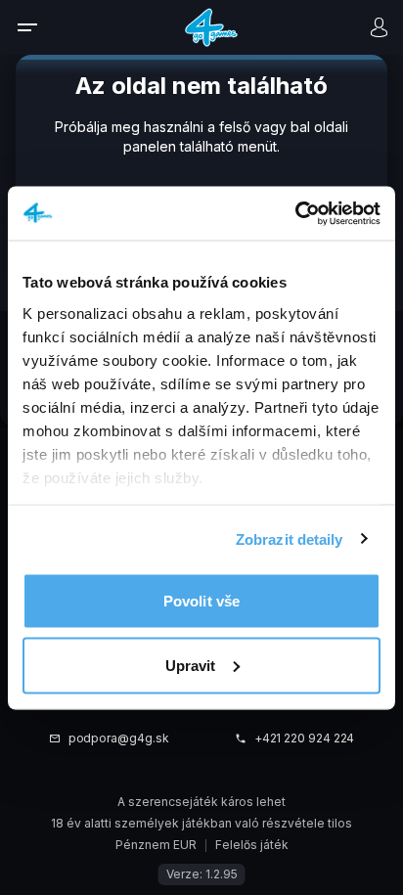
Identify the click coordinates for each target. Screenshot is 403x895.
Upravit (190, 664)
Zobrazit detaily (289, 538)
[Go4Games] (211, 26)
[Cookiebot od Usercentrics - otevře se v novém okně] (295, 213)
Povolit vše (201, 601)
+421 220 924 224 (304, 738)
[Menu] (40, 27)
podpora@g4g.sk (118, 738)
